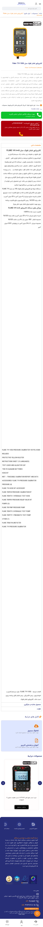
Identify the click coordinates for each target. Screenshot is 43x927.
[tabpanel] (21, 424)
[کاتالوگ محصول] (36, 726)
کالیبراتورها (11, 105)
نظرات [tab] (39, 709)
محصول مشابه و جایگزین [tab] (32, 705)
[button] (3, 783)
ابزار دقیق (27, 14)
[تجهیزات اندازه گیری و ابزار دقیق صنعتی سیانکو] (21, 4)
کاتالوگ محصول (33, 731)
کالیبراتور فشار (18, 105)
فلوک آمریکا (26, 105)
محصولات (35, 14)
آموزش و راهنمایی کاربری (30, 745)
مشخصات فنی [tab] (36, 145)
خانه (40, 14)
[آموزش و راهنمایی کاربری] (37, 741)
